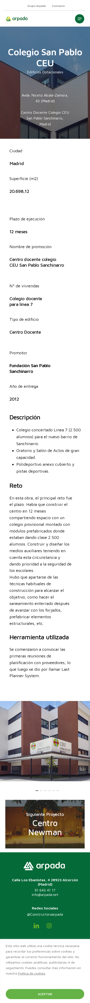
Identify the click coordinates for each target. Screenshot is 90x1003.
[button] (79, 19)
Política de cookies (31, 973)
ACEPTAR (45, 994)
